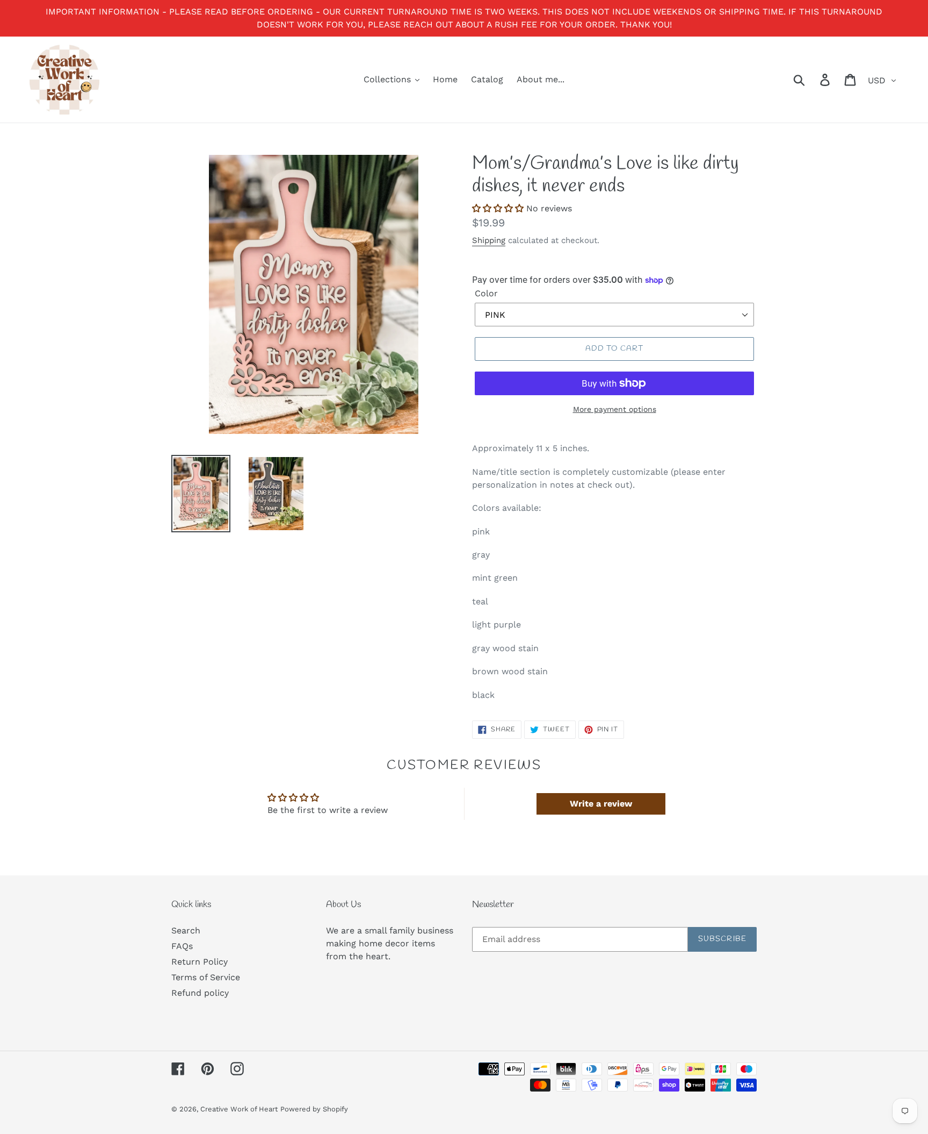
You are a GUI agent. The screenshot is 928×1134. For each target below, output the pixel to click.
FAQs (182, 946)
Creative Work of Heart (239, 1109)
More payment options (614, 409)
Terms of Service (205, 977)
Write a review (601, 803)
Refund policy (200, 993)
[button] (498, 208)
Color (486, 293)
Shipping (488, 240)
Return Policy (199, 962)
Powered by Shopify (314, 1109)
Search (185, 930)
